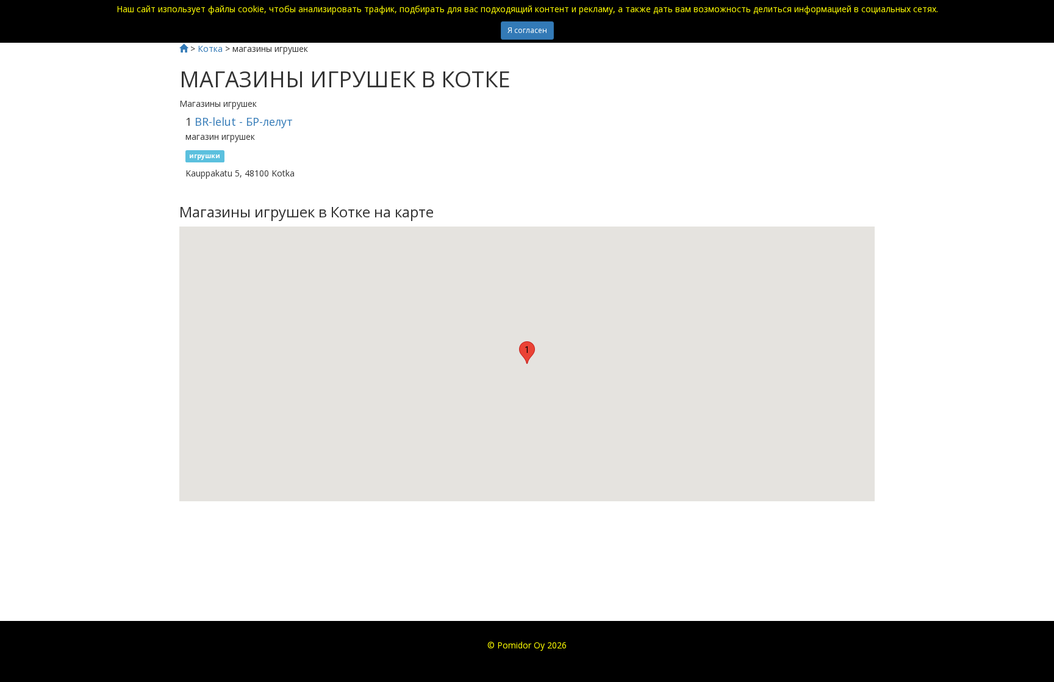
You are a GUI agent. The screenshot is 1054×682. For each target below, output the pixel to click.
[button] (527, 352)
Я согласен (527, 30)
